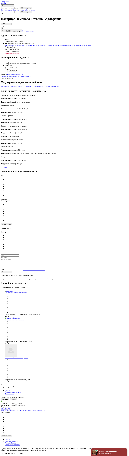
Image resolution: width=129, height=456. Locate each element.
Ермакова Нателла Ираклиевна (15, 320)
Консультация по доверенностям (16, 45)
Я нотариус (5, 399)
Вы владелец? (5, 76)
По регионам (30, 10)
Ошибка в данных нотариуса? (20, 76)
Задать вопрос (29, 31)
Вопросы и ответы (19, 10)
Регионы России (10, 443)
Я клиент (13, 399)
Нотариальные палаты (12, 445)
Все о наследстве (7, 10)
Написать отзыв (6, 224)
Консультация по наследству (38, 45)
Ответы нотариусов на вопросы (81, 45)
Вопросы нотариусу (12, 441)
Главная (7, 439)
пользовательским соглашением (34, 270)
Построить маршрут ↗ (15, 74)
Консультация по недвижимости (59, 45)
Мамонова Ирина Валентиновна (16, 293)
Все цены (4, 167)
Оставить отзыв (6, 272)
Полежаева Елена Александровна (16, 358)
